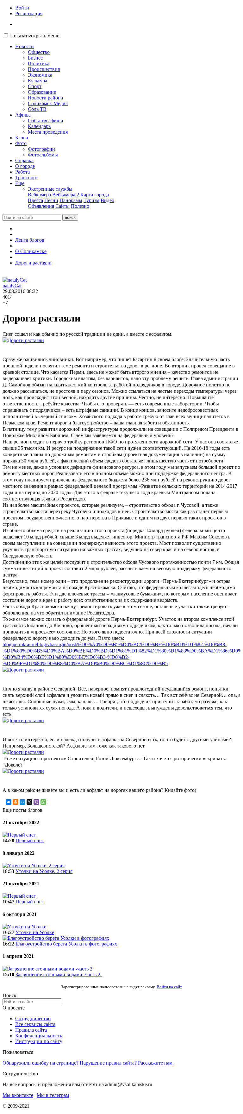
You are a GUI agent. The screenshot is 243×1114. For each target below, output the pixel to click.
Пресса (35, 200)
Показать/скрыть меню (34, 35)
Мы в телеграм (53, 1095)
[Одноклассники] (15, 802)
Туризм (91, 200)
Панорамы (70, 200)
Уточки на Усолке (35, 932)
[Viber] (36, 802)
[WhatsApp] (43, 802)
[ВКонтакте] (8, 802)
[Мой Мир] (22, 802)
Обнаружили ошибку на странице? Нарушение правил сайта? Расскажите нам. (88, 1063)
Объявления (41, 206)
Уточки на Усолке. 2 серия (44, 871)
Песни (51, 200)
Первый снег (30, 840)
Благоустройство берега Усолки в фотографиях (66, 943)
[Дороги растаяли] (121, 340)
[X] (29, 802)
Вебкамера (39, 194)
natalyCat (12, 285)
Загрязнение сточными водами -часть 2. (59, 974)
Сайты (62, 206)
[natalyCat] (15, 280)
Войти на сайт (169, 986)
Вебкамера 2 (65, 194)
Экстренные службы (50, 189)
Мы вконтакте (18, 1095)
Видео (107, 200)
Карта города (94, 194)
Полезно (80, 206)
